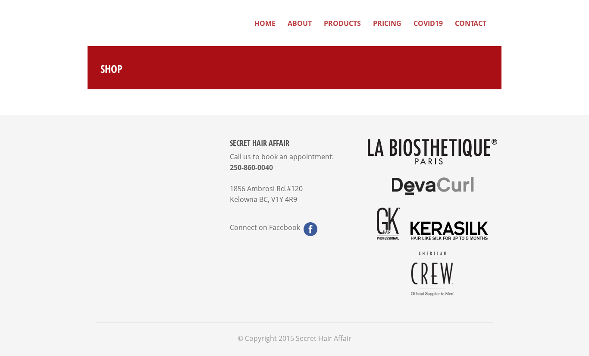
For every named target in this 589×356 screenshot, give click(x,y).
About (300, 23)
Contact (470, 23)
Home (265, 23)
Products (342, 23)
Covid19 (428, 23)
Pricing (387, 23)
